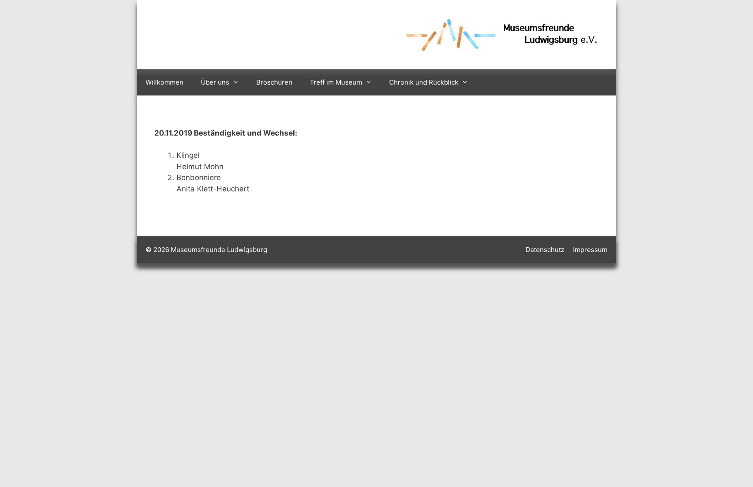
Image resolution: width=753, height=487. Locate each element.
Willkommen (164, 82)
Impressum (590, 249)
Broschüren (274, 82)
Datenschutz (545, 249)
